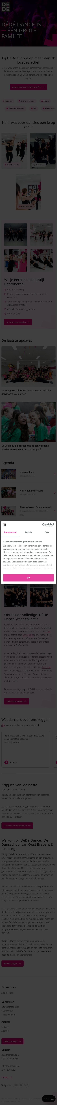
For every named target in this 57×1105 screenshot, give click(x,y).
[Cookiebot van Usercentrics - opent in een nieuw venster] (42, 525)
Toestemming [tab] (10, 532)
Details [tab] (28, 532)
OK (28, 578)
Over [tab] (47, 532)
